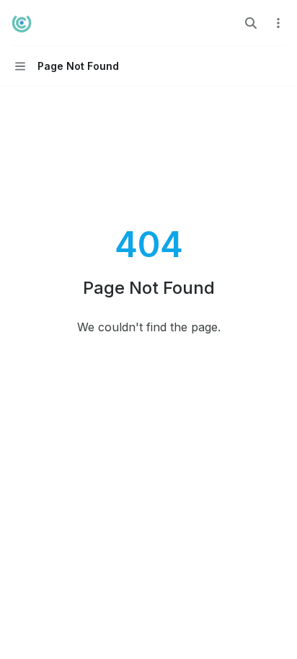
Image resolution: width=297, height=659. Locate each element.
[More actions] (278, 23)
